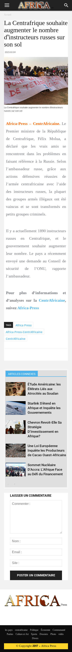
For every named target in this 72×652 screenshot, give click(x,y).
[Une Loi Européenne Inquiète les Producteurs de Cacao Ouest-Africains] (16, 450)
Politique (34, 630)
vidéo (61, 634)
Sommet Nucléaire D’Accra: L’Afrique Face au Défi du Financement (45, 469)
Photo (53, 634)
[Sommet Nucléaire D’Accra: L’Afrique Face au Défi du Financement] (16, 469)
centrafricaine (21, 630)
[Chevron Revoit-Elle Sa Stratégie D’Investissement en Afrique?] (16, 427)
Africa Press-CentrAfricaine (24, 332)
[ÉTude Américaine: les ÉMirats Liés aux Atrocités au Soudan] (16, 389)
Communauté (59, 630)
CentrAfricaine (52, 300)
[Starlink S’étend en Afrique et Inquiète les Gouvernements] (16, 408)
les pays (9, 630)
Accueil (7, 15)
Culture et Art (22, 634)
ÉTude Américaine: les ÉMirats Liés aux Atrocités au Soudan (44, 388)
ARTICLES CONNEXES (21, 374)
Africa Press (24, 325)
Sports (34, 634)
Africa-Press (28, 308)
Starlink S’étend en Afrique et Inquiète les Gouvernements (44, 407)
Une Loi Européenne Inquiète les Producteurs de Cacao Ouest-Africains (47, 450)
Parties (10, 634)
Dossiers (44, 634)
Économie (45, 630)
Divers (35, 638)
